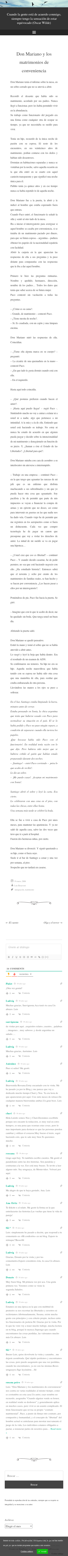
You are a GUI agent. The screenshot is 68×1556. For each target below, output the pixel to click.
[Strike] (20, 957)
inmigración (19, 889)
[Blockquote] (31, 957)
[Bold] (9, 957)
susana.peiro (13, 1382)
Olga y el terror (53, 922)
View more (55, 1545)
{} (43, 957)
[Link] (39, 957)
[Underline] (16, 957)
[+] (46, 957)
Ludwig (10, 1001)
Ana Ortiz (11, 1203)
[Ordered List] (24, 957)
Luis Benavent (20, 885)
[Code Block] (35, 957)
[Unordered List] (28, 957)
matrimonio (29, 889)
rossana (10, 1153)
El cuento (12, 922)
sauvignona (12, 1022)
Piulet (9, 983)
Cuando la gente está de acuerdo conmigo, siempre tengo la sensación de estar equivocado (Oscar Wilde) (34, 18)
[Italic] (12, 957)
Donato (10, 1277)
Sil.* (8, 1228)
